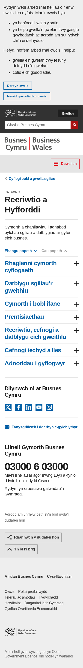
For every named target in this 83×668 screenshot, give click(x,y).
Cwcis (10, 592)
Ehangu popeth (18, 251)
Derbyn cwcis (17, 86)
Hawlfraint (13, 603)
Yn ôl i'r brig (24, 549)
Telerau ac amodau (20, 597)
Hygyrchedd (48, 597)
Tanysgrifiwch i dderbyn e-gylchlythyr (44, 427)
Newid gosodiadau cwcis (27, 96)
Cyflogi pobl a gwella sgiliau (32, 179)
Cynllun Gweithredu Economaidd (31, 609)
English (68, 113)
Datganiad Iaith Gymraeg (44, 603)
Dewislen (69, 164)
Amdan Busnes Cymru (24, 576)
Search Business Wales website (74, 125)
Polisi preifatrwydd (32, 592)
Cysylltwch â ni (59, 576)
